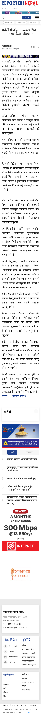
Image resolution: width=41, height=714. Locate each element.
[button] (37, 17)
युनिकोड (25, 645)
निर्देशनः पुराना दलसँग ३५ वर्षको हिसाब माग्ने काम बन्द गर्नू (22, 500)
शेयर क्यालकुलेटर (28, 649)
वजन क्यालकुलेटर (28, 661)
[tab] (12, 452)
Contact (24, 705)
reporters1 (7, 46)
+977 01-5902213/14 (15, 624)
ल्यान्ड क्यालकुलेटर (28, 657)
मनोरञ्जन (25, 674)
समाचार (6, 685)
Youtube (11, 662)
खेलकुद (6, 692)
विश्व (4, 696)
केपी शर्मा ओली (9, 22)
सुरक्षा (24, 686)
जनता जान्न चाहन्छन (28, 682)
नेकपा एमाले (33, 22)
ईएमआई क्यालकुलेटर (29, 653)
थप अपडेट (20, 511)
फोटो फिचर (26, 690)
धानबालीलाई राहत (22, 459)
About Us (6, 705)
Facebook (13, 646)
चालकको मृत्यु (21, 478)
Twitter (12, 652)
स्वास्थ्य (24, 678)
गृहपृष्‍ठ (5, 681)
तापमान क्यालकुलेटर (29, 665)
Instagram (13, 657)
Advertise (15, 705)
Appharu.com (30, 712)
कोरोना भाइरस (21, 22)
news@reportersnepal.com (17, 628)
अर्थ (4, 688)
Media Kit (32, 705)
